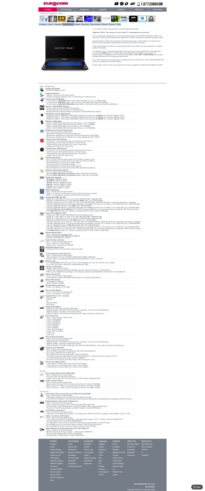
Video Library (117, 461)
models (47, 9)
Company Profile (133, 444)
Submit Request (118, 463)
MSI (100, 458)
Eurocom (102, 469)
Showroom (54, 466)
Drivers (112, 24)
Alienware (102, 449)
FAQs (118, 24)
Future (70, 444)
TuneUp (115, 455)
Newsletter (131, 452)
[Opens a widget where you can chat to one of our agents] (197, 487)
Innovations (72, 455)
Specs (50, 24)
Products (53, 444)
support (121, 9)
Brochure (85, 24)
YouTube (144, 449)
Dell (100, 461)
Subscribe (130, 455)
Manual (105, 24)
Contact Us (131, 447)
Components (68, 24)
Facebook (144, 455)
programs (84, 9)
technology (66, 9)
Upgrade (58, 24)
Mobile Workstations (57, 452)
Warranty (116, 449)
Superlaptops (54, 458)
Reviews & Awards (74, 452)
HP (100, 463)
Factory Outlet (55, 474)
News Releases (147, 444)
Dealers (86, 455)
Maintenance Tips (119, 452)
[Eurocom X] (122, 6)
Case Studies (88, 452)
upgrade (103, 9)
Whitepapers (72, 449)
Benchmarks (95, 24)
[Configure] (65, 80)
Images (77, 24)
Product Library (55, 472)
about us (139, 9)
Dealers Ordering (90, 458)
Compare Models (56, 469)
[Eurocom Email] (132, 6)
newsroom (157, 9)
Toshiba (101, 466)
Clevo (101, 455)
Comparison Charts (75, 466)
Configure (43, 24)
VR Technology (73, 458)
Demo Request (146, 447)
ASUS (101, 452)
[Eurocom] (55, 6)
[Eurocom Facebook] (126, 6)
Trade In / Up (88, 449)
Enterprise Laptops (56, 461)
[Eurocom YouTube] (116, 6)
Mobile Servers (55, 455)
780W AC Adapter (56, 463)
